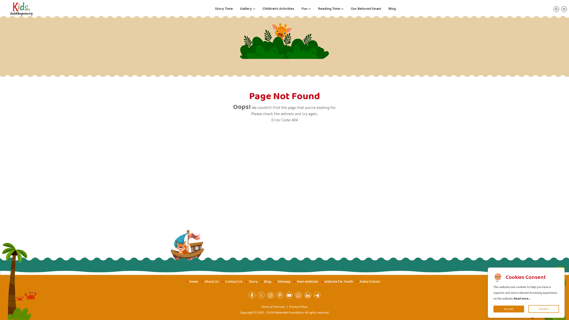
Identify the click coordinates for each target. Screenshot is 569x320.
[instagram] (270, 295)
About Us (211, 281)
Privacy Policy (298, 306)
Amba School (370, 281)
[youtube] (289, 295)
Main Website (307, 281)
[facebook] (251, 295)
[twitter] (261, 295)
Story (253, 281)
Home (193, 281)
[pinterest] (279, 295)
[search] (556, 9)
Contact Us (233, 281)
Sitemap (284, 281)
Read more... (522, 298)
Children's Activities (278, 9)
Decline (544, 309)
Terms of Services (273, 306)
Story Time (224, 9)
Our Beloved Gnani (366, 9)
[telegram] (317, 295)
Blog (392, 9)
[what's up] (298, 295)
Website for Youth (339, 281)
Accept (508, 309)
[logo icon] (21, 9)
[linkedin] (307, 295)
